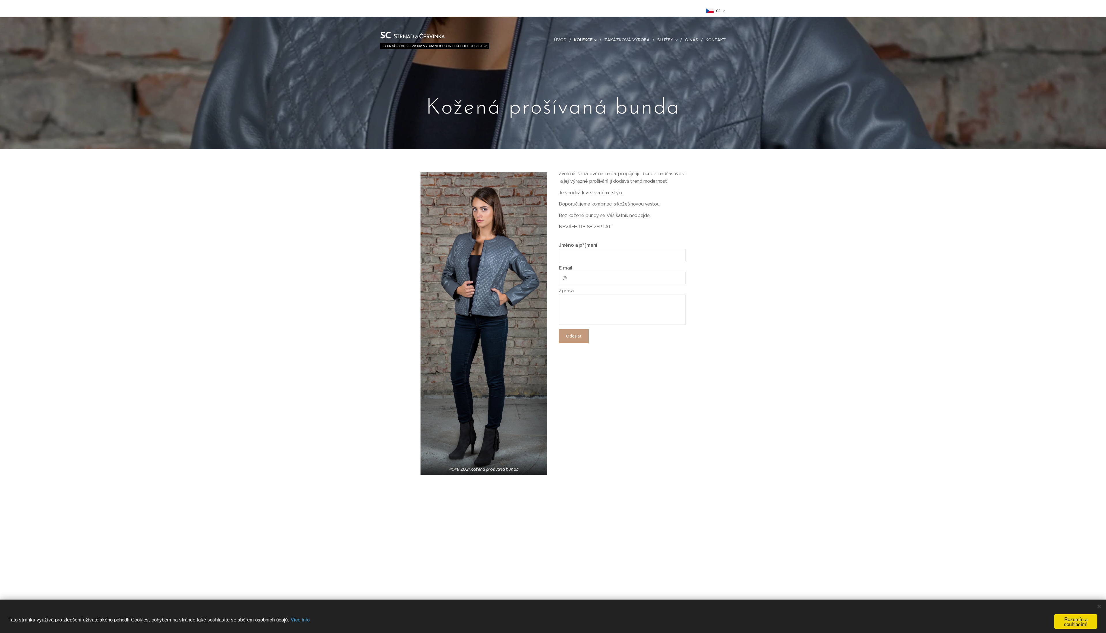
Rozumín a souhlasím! (1076, 621)
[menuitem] (562, 40)
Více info (300, 619)
